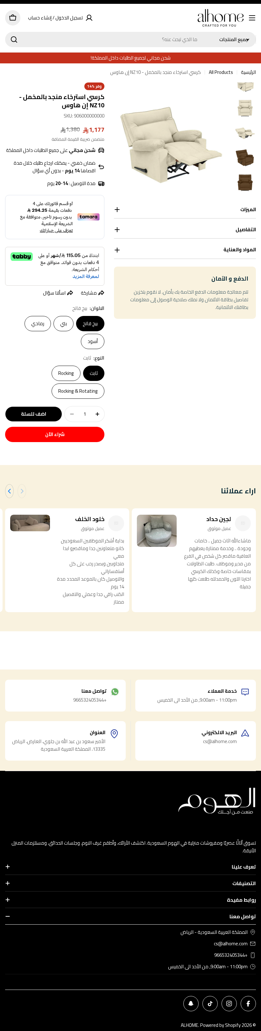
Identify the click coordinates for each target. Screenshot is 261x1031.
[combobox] (130, 39)
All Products (221, 72)
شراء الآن (55, 434)
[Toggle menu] (252, 18)
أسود (93, 341)
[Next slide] (9, 491)
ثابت (94, 373)
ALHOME (189, 1025)
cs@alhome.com (231, 944)
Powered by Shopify (220, 1025)
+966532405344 (231, 955)
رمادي (37, 323)
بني (63, 323)
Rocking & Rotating (78, 391)
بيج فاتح (90, 323)
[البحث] (14, 39)
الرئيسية (248, 72)
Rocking (66, 373)
